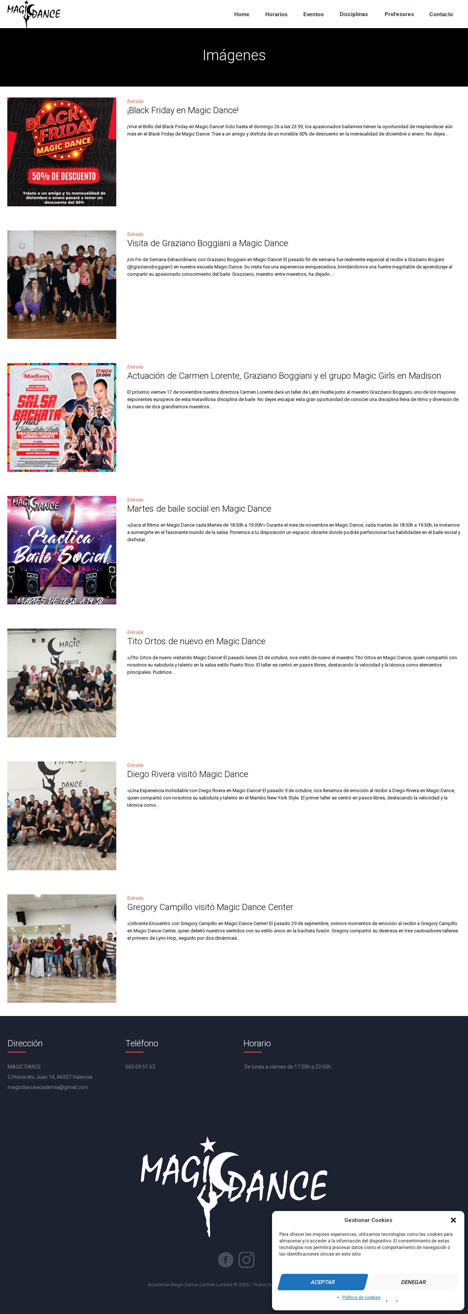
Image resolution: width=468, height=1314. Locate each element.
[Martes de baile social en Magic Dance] (61, 550)
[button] (453, 1220)
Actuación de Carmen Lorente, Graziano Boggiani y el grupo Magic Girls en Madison (284, 376)
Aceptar (323, 1282)
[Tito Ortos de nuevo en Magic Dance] (61, 683)
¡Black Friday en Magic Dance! (183, 110)
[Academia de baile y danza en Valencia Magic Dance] (33, 14)
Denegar (413, 1282)
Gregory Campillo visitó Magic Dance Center (210, 907)
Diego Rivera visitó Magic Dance (187, 774)
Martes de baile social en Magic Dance (199, 509)
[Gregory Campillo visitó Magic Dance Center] (61, 948)
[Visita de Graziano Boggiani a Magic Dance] (61, 284)
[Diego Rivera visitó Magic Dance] (61, 815)
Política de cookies (361, 1297)
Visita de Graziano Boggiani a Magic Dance (207, 243)
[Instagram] (246, 1260)
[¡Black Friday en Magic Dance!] (61, 152)
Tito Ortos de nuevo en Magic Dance (196, 641)
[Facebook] (226, 1260)
